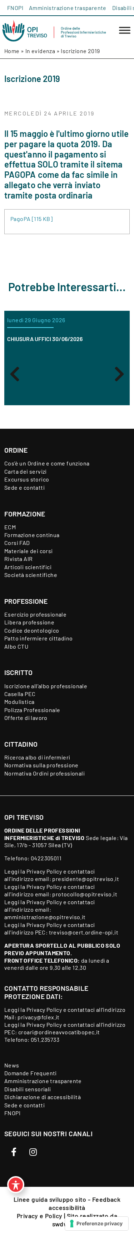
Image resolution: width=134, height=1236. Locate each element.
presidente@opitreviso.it (85, 878)
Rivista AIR (18, 558)
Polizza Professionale (32, 709)
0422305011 (46, 858)
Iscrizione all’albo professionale (45, 686)
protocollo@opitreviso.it (84, 894)
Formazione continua (32, 534)
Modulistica (19, 701)
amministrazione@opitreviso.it (45, 916)
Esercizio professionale (35, 614)
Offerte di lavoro (26, 717)
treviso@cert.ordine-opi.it (83, 932)
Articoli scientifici (27, 566)
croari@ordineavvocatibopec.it (59, 1032)
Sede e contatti (24, 487)
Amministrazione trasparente (67, 7)
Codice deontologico (31, 630)
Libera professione (29, 622)
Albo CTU (16, 646)
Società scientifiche (30, 574)
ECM (10, 527)
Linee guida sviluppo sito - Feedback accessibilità (67, 1203)
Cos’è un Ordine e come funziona (46, 463)
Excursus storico (26, 479)
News (11, 1065)
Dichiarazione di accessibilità (42, 1096)
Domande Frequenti (30, 1073)
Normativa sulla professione (41, 765)
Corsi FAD (17, 542)
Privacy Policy (44, 871)
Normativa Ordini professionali (44, 773)
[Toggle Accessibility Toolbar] (15, 1184)
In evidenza (40, 50)
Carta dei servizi (25, 471)
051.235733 (45, 1039)
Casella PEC (19, 693)
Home (12, 50)
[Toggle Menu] (124, 30)
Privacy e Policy (40, 1216)
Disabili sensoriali (27, 1089)
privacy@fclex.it (38, 1017)
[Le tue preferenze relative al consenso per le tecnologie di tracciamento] (96, 1223)
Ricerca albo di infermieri (37, 757)
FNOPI (15, 7)
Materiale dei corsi (28, 550)
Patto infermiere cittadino (38, 638)
